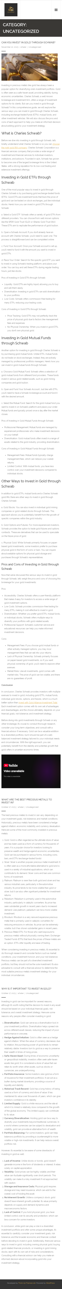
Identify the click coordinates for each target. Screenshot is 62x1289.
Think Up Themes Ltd (26, 1283)
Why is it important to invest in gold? (26, 988)
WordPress (50, 1283)
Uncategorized (34, 47)
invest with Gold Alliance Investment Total (38, 702)
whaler (23, 47)
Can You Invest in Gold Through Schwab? (28, 42)
